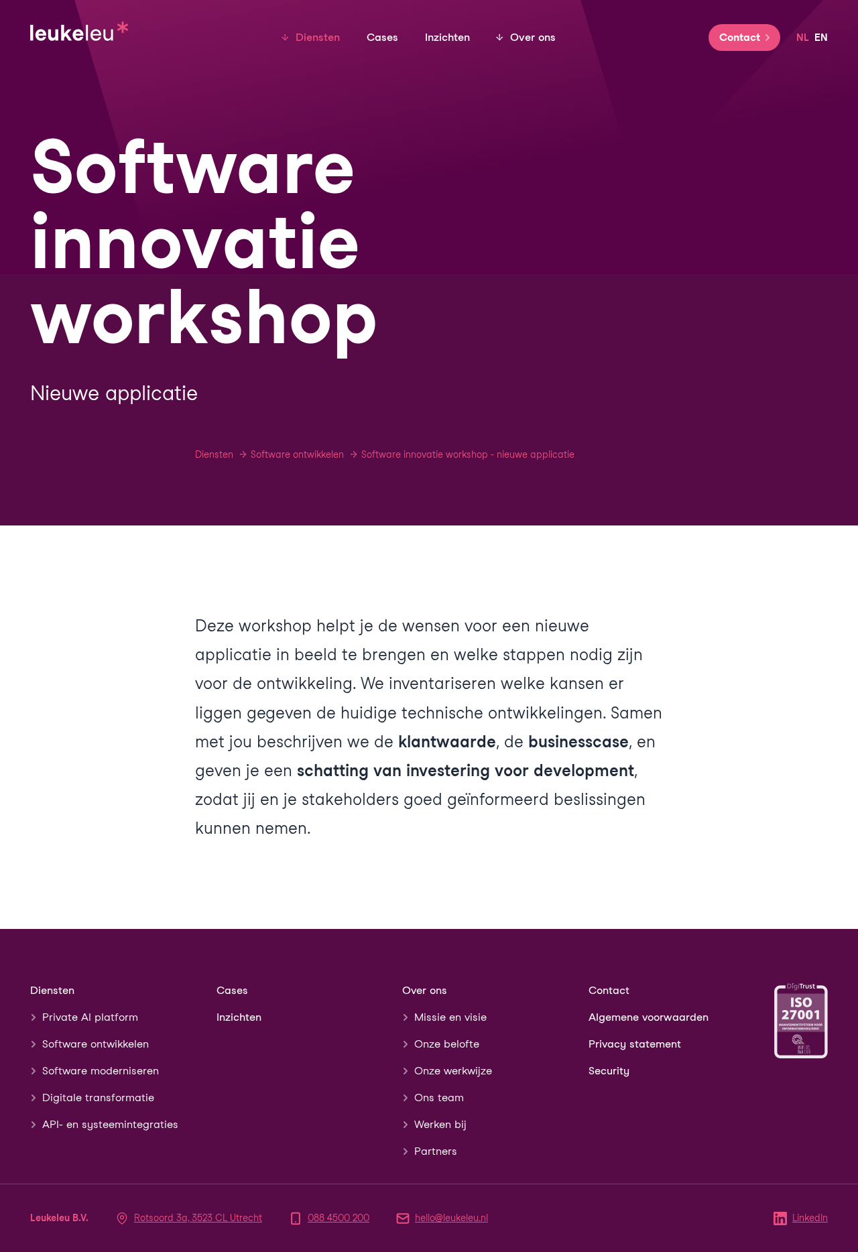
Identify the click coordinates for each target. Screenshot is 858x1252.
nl (802, 37)
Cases (382, 37)
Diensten (318, 37)
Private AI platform (90, 1017)
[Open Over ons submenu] (499, 37)
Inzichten (447, 37)
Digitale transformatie (98, 1097)
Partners (435, 1151)
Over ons (533, 37)
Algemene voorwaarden (649, 1017)
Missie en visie (450, 1017)
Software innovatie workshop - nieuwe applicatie (467, 454)
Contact (739, 37)
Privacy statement (635, 1044)
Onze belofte (446, 1044)
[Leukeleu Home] (79, 28)
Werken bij (440, 1124)
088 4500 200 (338, 1217)
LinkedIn (810, 1217)
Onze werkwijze (453, 1070)
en (821, 37)
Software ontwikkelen (297, 454)
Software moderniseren (100, 1070)
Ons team (439, 1097)
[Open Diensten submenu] (285, 37)
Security (609, 1070)
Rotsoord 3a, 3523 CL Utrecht (198, 1217)
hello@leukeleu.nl (451, 1217)
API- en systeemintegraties (110, 1124)
